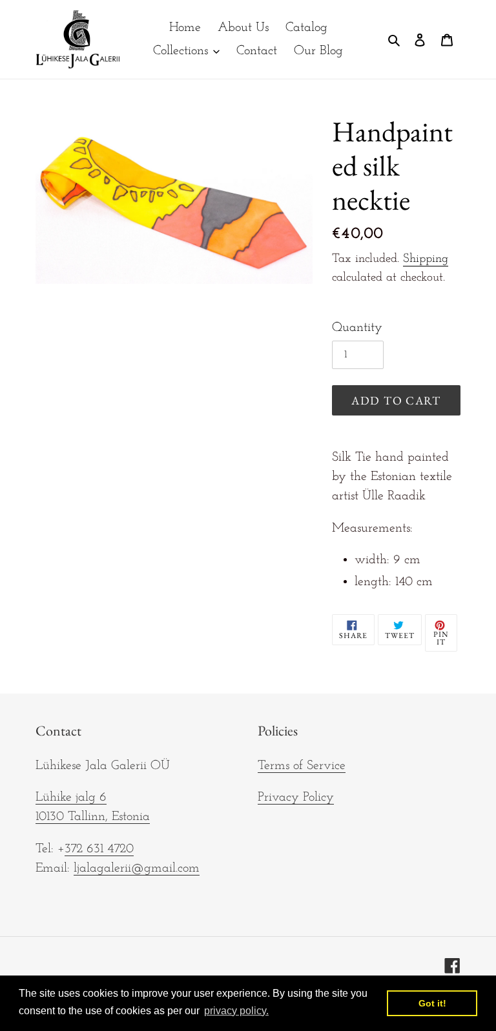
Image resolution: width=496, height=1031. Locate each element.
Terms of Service (302, 765)
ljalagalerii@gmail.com (137, 868)
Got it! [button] (432, 1003)
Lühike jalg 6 (71, 797)
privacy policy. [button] (236, 1010)
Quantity (357, 327)
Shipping (425, 259)
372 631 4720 (99, 849)
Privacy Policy (296, 797)
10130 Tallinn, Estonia (93, 816)
